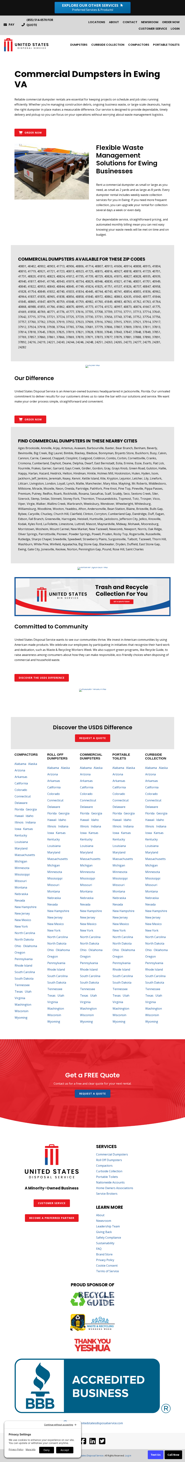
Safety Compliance (108, 1238)
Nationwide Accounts (110, 1182)
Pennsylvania (24, 959)
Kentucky (21, 835)
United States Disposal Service (88, 1455)
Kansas (28, 829)
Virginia (20, 998)
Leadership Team (108, 1226)
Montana (21, 887)
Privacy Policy (105, 1260)
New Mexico (23, 920)
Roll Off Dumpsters (109, 1160)
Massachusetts (25, 855)
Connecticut (23, 796)
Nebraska (21, 894)
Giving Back (104, 1232)
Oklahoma (30, 946)
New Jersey (22, 913)
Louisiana (21, 842)
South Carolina (25, 972)
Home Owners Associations (114, 1188)
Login (175, 29)
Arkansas (21, 777)
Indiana (30, 822)
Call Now (173, 1455)
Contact (130, 22)
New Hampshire (25, 907)
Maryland (21, 848)
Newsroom (149, 22)
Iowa (18, 829)
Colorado (21, 790)
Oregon (20, 952)
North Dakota (24, 939)
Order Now (171, 22)
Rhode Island (23, 965)
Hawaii (19, 816)
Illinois (19, 822)
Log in (128, 1455)
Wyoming (21, 1018)
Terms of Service (107, 1271)
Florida (19, 809)
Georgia (31, 809)
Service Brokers (106, 1194)
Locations (96, 22)
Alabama (20, 764)
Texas (19, 992)
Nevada (20, 900)
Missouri (21, 881)
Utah (28, 992)
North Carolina (25, 933)
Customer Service (153, 29)
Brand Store (104, 1254)
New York (21, 926)
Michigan (21, 861)
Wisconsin (21, 1011)
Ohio (18, 946)
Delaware (21, 803)
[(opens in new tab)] (92, 365)
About (114, 22)
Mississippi (22, 874)
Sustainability (105, 1243)
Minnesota (22, 868)
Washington (23, 1005)
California (21, 783)
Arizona (20, 770)
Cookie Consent (107, 1266)
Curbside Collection (107, 45)
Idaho (29, 816)
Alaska (32, 764)
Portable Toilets (166, 45)
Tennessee (22, 985)
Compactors (138, 45)
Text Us (156, 1455)
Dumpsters (78, 45)
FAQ (99, 1249)
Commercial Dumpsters (112, 1154)
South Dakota (24, 979)
